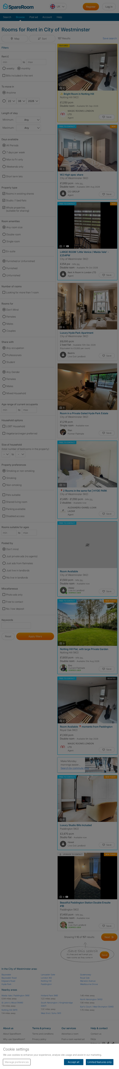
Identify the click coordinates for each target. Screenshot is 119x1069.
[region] (59, 1056)
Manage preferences (17, 1062)
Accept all (73, 1062)
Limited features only (100, 1062)
